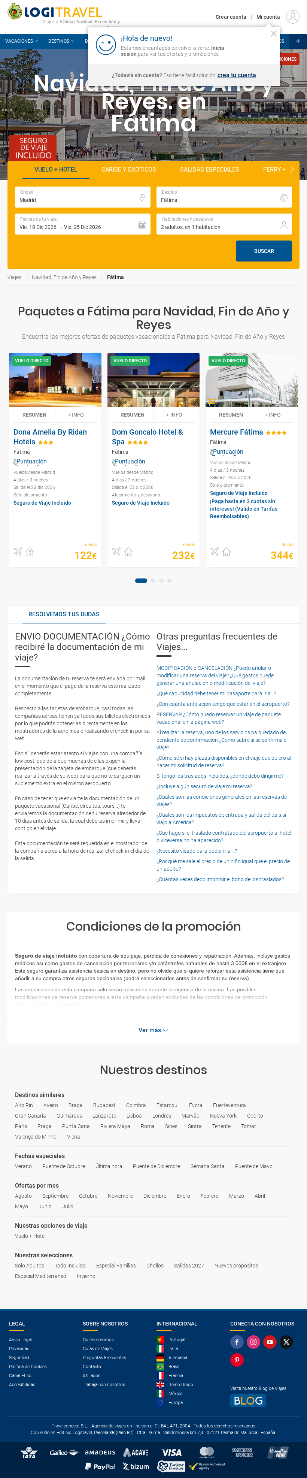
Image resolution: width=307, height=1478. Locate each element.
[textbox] (83, 197)
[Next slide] (292, 170)
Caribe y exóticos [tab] (128, 169)
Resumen (34, 415)
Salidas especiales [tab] (209, 169)
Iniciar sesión (251, 44)
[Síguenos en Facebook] (238, 1342)
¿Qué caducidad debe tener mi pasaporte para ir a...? (216, 693)
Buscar (264, 251)
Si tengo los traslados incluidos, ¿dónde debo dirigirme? (219, 776)
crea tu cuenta (237, 75)
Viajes (14, 277)
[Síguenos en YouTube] (271, 1342)
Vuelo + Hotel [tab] (55, 169)
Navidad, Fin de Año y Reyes (64, 277)
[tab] (141, 580)
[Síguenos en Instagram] (255, 1342)
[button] (83, 224)
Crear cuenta (231, 17)
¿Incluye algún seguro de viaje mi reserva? (204, 786)
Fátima (115, 277)
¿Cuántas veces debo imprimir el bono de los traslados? (220, 879)
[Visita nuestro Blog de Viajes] (264, 1400)
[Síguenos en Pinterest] (238, 1360)
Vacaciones (19, 41)
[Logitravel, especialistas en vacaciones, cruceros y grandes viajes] (63, 11)
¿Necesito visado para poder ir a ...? (196, 851)
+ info (76, 415)
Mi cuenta (268, 17)
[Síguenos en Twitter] (288, 1342)
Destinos (58, 41)
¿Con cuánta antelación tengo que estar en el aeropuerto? (222, 704)
